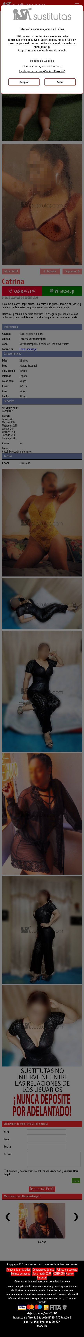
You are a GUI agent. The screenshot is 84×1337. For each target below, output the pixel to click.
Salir (60, 82)
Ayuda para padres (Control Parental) (42, 71)
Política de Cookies (42, 60)
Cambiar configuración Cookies (42, 66)
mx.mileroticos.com (59, 1281)
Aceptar (24, 82)
